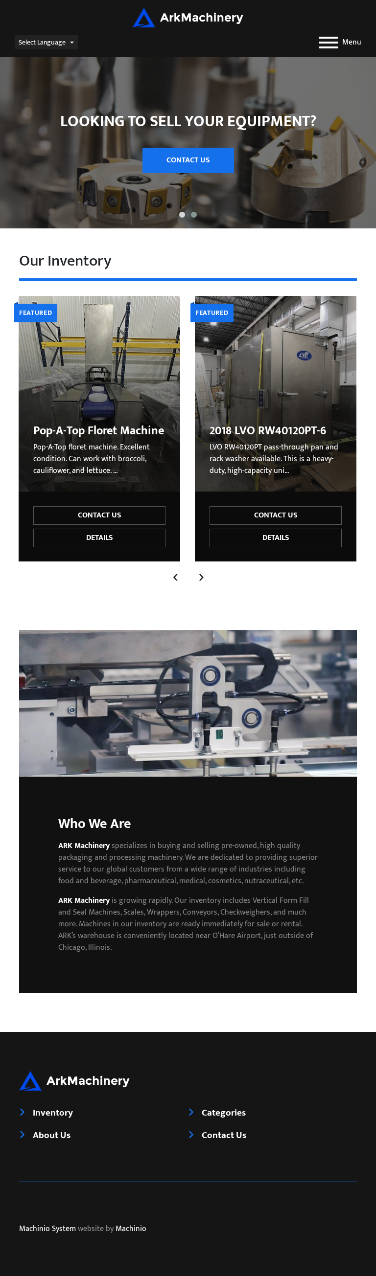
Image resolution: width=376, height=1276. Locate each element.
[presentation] (175, 576)
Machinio (131, 1228)
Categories (224, 1112)
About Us (51, 1135)
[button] (182, 215)
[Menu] (328, 42)
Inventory (53, 1112)
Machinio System (47, 1228)
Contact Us (99, 515)
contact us (188, 160)
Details (99, 537)
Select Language (42, 42)
